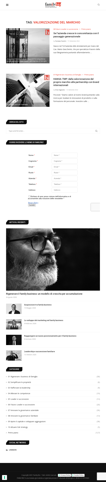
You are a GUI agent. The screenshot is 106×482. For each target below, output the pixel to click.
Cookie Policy (79, 475)
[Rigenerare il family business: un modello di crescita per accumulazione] (53, 259)
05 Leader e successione (54, 399)
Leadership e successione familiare (39, 351)
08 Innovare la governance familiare (54, 416)
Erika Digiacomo (60, 90)
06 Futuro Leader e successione (54, 404)
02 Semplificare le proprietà (54, 382)
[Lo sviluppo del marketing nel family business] (14, 324)
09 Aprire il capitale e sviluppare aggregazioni (54, 421)
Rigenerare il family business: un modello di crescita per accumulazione (44, 293)
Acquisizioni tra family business (38, 305)
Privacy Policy (65, 475)
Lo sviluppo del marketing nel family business (43, 320)
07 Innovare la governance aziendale (54, 410)
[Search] (98, 5)
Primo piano (54, 432)
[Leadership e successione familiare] (14, 355)
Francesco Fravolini (60, 41)
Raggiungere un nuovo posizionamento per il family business (50, 336)
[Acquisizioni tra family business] (14, 309)
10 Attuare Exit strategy (54, 427)
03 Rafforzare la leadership (54, 388)
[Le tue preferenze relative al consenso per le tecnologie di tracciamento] (4, 477)
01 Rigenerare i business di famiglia (54, 376)
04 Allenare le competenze (54, 393)
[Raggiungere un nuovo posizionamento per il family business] (14, 340)
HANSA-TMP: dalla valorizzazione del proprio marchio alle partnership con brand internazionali (76, 82)
